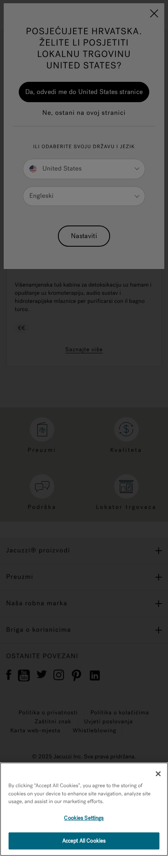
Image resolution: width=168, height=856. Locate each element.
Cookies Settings (84, 817)
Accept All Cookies (84, 840)
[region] (84, 809)
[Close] (158, 774)
